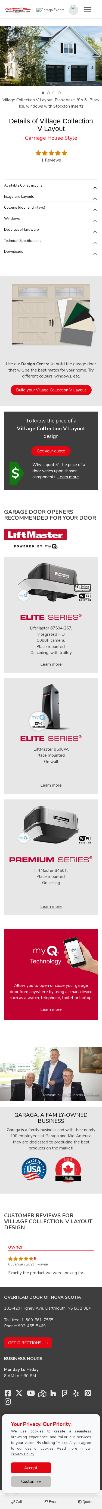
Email (53, 1501)
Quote (87, 1501)
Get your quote (51, 451)
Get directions (24, 1343)
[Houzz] (53, 1394)
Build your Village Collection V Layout (51, 390)
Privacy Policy (22, 1454)
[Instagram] (7, 1403)
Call (18, 1501)
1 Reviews (51, 160)
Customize (31, 1481)
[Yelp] (76, 1394)
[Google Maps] (41, 1394)
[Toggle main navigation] (87, 9)
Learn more (68, 477)
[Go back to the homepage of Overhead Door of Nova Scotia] (18, 10)
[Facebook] (7, 1394)
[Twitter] (19, 1394)
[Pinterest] (87, 1394)
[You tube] (30, 1394)
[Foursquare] (64, 1394)
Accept (31, 1468)
